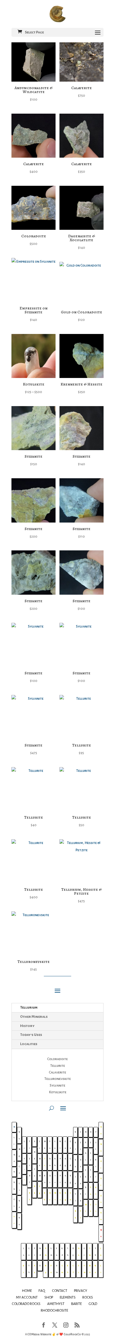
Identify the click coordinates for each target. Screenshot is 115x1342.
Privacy (80, 1291)
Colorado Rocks (26, 1304)
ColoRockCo (72, 1334)
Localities (28, 1044)
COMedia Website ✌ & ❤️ (45, 1334)
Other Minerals (34, 1017)
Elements (68, 1297)
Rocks (87, 1297)
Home (27, 1291)
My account (27, 1297)
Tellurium (28, 1007)
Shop (48, 1297)
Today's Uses (31, 1035)
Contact (59, 1291)
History (27, 1026)
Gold (92, 1304)
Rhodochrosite (54, 1310)
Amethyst (55, 1304)
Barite (76, 1304)
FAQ (42, 1291)
